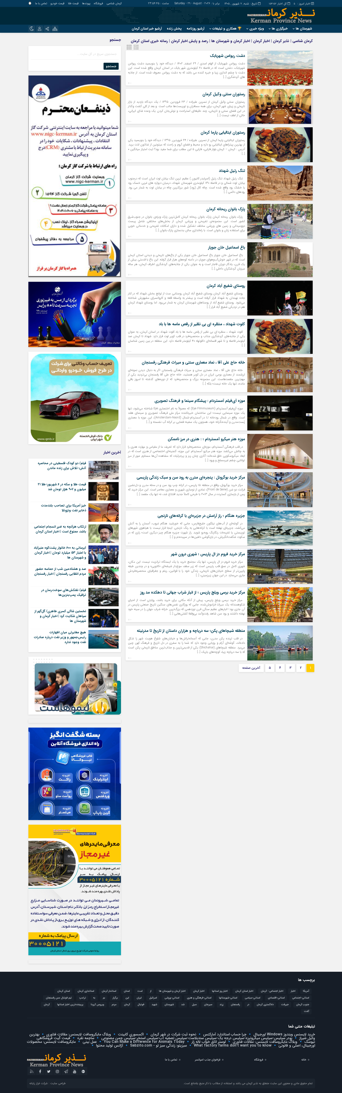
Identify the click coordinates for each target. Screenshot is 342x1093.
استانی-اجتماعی (300, 998)
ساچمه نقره (85, 1038)
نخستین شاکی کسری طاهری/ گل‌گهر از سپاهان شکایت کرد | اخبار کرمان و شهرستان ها (60, 616)
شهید (154, 1005)
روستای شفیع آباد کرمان (226, 286)
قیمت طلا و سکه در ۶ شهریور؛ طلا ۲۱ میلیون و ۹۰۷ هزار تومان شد (62, 487)
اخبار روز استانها (220, 991)
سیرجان (208, 1005)
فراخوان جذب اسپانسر (207, 1059)
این (127, 998)
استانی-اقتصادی (276, 998)
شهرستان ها (304, 28)
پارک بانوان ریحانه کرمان (225, 209)
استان (127, 991)
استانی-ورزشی (171, 998)
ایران (139, 998)
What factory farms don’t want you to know (232, 1045)
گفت (306, 1011)
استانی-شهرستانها (228, 998)
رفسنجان (235, 1005)
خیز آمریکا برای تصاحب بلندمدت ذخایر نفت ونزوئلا (63, 508)
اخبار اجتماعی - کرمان (272, 991)
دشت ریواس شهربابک (227, 56)
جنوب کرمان (302, 1005)
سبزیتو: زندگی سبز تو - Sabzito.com (158, 1045)
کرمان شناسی (114, 3)
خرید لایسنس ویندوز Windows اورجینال (283, 1034)
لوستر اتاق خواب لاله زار (208, 1042)
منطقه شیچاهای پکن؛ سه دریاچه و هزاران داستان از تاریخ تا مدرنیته (191, 631)
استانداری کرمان (85, 991)
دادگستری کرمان (265, 1005)
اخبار (293, 991)
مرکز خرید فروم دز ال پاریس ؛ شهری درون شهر (208, 554)
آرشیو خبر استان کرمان (147, 28)
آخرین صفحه (251, 667)
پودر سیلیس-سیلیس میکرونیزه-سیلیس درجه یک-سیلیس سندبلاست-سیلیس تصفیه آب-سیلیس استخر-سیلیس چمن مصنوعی (196, 1038)
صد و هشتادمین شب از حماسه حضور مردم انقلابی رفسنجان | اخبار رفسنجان (60, 571)
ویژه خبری (256, 28)
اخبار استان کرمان (244, 991)
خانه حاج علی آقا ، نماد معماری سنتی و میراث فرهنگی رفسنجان (193, 362)
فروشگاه (98, 3)
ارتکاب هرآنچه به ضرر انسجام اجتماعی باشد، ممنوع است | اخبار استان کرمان (60, 529)
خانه (303, 1059)
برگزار (115, 998)
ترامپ (82, 998)
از (150, 991)
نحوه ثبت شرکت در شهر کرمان (172, 1034)
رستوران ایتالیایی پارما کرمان (223, 132)
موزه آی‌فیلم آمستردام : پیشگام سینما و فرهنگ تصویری (199, 401)
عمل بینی (89, 1042)
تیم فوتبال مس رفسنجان (59, 998)
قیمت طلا (73, 3)
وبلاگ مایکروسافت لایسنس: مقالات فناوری (78, 1034)
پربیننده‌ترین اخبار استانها (70, 1005)
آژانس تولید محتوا (109, 1045)
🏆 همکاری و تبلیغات (226, 28)
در (248, 1005)
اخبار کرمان (199, 991)
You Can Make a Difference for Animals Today (143, 1042)
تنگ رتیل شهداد (232, 171)
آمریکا (306, 991)
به (94, 998)
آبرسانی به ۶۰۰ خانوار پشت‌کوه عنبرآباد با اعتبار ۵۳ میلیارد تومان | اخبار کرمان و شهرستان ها (60, 552)
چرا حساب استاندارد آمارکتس (224, 1034)
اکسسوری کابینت (130, 1034)
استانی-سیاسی (252, 998)
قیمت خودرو (57, 3)
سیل (194, 1005)
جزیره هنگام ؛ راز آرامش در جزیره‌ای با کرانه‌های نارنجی (201, 516)
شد (182, 1005)
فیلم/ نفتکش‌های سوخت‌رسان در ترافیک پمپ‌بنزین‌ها (63, 592)
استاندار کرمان (109, 991)
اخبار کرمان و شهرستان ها (172, 991)
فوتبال (140, 1005)
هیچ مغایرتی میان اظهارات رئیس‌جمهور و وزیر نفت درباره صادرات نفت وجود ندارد (60, 637)
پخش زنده (174, 28)
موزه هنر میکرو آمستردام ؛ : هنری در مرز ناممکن (206, 439)
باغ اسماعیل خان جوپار (226, 247)
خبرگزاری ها (280, 28)
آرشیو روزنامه (196, 28)
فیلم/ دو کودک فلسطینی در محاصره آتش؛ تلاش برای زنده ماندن (62, 466)
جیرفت (285, 1005)
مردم (114, 1005)
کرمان (47, 1005)
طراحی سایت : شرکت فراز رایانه (47, 1083)
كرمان (127, 1005)
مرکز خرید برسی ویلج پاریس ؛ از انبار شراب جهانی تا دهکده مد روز (192, 592)
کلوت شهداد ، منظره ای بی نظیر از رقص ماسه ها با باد (202, 324)
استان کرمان (63, 991)
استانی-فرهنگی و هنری (199, 998)
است (140, 991)
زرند (221, 1005)
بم (104, 998)
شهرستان (169, 1005)
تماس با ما (41, 3)
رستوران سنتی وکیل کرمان (223, 94)
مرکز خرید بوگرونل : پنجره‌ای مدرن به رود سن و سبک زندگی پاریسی (191, 477)
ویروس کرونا (97, 1005)
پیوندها (86, 3)
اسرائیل (153, 998)
